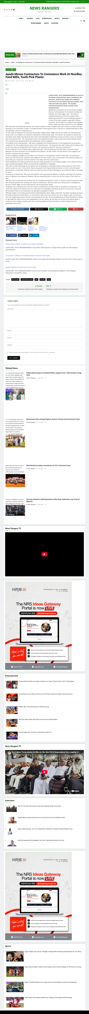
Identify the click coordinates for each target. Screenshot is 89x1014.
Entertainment (36, 23)
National (30, 18)
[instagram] (7, 10)
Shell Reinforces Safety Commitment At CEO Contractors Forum (48, 465)
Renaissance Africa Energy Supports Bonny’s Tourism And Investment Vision (63, 1)
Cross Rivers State (27, 279)
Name (9, 330)
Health (46, 23)
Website (9, 345)
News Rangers (11, 81)
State (37, 18)
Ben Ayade (15, 279)
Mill (36, 279)
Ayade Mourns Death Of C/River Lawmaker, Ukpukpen (24, 244)
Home (21, 18)
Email (9, 337)
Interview (54, 23)
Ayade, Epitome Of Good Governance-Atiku (21, 267)
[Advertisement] (44, 38)
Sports (57, 18)
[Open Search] (81, 20)
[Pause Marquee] (82, 55)
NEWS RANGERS (44, 8)
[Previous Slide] (81, 1)
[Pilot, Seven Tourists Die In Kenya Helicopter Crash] (46, 56)
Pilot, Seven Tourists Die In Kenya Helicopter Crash (67, 54)
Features (65, 18)
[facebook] (5, 10)
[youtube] (14, 10)
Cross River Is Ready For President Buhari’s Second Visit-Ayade (28, 255)
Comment (10, 309)
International (47, 18)
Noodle (42, 279)
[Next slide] (84, 1)
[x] (9, 10)
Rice (48, 279)
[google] (11, 10)
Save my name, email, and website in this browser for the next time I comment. (32, 352)
